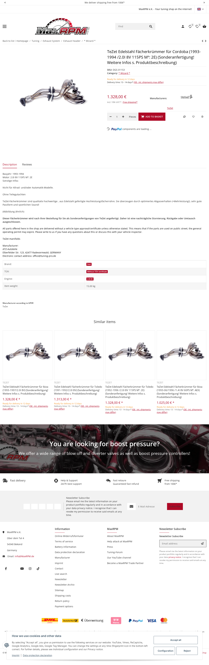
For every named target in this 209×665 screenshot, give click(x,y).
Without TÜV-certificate (97, 272)
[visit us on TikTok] (57, 506)
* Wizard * (124, 73)
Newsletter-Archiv (64, 584)
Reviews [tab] (27, 164)
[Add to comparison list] (184, 117)
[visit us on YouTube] (42, 506)
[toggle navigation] (5, 26)
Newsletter (61, 579)
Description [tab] (10, 164)
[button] (5, 2)
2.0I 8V (90, 279)
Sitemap (59, 590)
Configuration (165, 650)
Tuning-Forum (115, 552)
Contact (59, 568)
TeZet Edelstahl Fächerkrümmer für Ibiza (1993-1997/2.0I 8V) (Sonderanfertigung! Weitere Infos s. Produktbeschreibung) (25, 390)
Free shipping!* (130, 102)
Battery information (65, 546)
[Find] (150, 26)
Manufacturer (62, 557)
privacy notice (84, 508)
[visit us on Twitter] (34, 506)
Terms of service (64, 541)
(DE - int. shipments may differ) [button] (149, 82)
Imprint (15, 655)
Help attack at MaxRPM (119, 541)
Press (110, 546)
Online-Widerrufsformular (69, 536)
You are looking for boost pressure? (104, 443)
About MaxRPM (115, 536)
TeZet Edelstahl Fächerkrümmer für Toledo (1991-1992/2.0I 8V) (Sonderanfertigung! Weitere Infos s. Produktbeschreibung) (78, 390)
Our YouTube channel (119, 557)
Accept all (175, 640)
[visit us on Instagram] (50, 506)
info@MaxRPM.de (24, 556)
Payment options (64, 606)
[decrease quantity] (110, 117)
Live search (61, 573)
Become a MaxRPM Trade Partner (125, 563)
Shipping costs (63, 595)
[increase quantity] (123, 117)
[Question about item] (202, 117)
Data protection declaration (37, 655)
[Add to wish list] (193, 117)
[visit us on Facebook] (27, 506)
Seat (89, 264)
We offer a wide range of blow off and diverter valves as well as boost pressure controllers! (104, 453)
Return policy (62, 601)
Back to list (8, 40)
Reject (187, 650)
